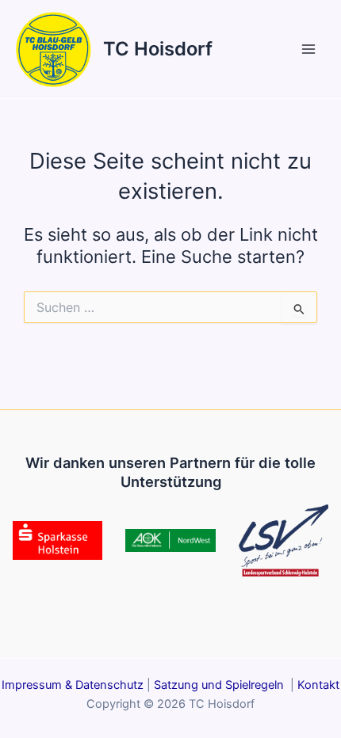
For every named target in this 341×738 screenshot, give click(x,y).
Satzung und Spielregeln (220, 685)
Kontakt (318, 685)
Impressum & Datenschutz (73, 685)
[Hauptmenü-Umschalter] (308, 49)
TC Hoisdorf (158, 48)
